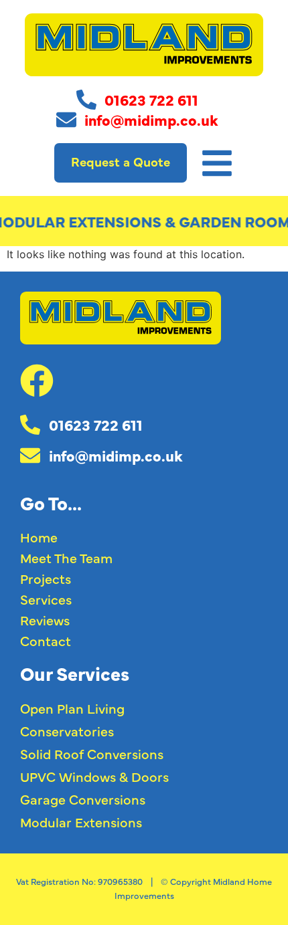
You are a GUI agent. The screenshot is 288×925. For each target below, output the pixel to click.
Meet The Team (66, 557)
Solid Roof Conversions (91, 753)
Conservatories (67, 731)
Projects (45, 578)
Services (46, 599)
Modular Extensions (81, 822)
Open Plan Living (72, 708)
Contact (45, 640)
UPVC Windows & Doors (94, 776)
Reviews (45, 620)
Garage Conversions (82, 799)
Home (39, 537)
